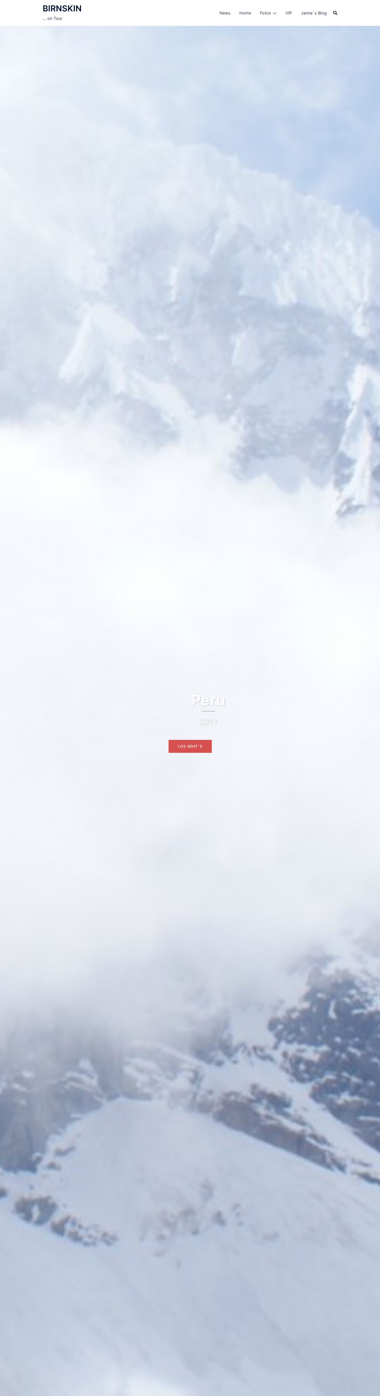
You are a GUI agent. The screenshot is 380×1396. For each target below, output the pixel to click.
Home (245, 13)
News (224, 13)
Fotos (265, 13)
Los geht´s (190, 746)
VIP (288, 13)
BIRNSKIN (62, 8)
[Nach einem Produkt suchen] (335, 13)
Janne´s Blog (314, 13)
